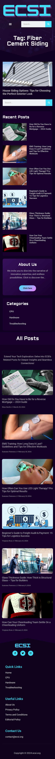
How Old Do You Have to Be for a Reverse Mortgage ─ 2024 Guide (40, 126)
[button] (10, 24)
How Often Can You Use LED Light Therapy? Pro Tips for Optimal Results (40, 171)
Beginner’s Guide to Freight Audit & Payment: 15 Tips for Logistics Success (40, 194)
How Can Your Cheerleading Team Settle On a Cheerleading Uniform (40, 239)
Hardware (14, 317)
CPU (11, 311)
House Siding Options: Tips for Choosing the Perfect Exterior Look (26, 92)
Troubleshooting (17, 323)
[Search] (48, 24)
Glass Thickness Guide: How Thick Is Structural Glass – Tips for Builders (40, 215)
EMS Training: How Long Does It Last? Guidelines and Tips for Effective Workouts (40, 150)
